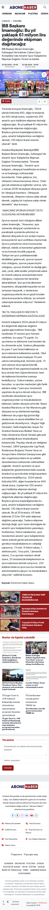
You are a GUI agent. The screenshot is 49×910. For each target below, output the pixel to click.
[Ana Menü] (3, 7)
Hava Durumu (35, 823)
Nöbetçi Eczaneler (13, 823)
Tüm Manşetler (11, 839)
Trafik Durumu (10, 830)
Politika (17, 21)
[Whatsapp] (36, 815)
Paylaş (7, 101)
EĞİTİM (32, 867)
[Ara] (44, 7)
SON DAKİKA (24, 873)
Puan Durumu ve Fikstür (34, 831)
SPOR (24, 867)
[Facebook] (13, 815)
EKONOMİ (20, 14)
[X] (17, 815)
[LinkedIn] (27, 815)
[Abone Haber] (23, 7)
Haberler (6, 21)
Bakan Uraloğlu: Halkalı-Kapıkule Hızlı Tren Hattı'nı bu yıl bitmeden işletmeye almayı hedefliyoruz (35, 660)
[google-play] (31, 855)
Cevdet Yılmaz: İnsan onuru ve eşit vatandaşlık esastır (35, 685)
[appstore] (16, 855)
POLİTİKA (33, 14)
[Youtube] (31, 815)
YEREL (25, 870)
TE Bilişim (42, 903)
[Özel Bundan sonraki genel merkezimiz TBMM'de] (36, 700)
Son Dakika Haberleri (37, 839)
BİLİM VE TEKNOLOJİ (11, 870)
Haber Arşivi (10, 845)
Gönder (8, 768)
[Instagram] (22, 815)
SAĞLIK (41, 867)
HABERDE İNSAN (38, 870)
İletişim (16, 902)
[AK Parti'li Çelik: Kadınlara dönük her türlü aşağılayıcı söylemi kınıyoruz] (12, 648)
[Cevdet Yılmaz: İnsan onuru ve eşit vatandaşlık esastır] (36, 675)
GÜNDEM (7, 14)
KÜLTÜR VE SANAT (12, 867)
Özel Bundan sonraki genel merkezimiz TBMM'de (35, 711)
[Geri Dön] (8, 902)
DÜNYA (44, 14)
